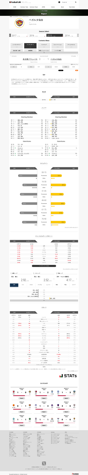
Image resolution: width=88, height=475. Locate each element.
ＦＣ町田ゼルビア (12, 442)
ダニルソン (20, 148)
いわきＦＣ (25, 439)
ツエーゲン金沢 (39, 441)
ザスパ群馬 (39, 436)
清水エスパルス (12, 445)
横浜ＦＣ (24, 443)
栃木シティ (25, 441)
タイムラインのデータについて (71, 227)
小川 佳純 (20, 127)
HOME (14, 7)
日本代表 (66, 435)
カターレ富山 (25, 448)
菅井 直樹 (54, 122)
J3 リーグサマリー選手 (55, 442)
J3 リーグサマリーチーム (55, 441)
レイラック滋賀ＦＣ (40, 443)
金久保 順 (54, 129)
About (62, 7)
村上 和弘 (54, 148)
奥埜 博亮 (54, 134)
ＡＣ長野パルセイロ (40, 439)
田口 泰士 (20, 131)
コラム (66, 434)
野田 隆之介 (21, 138)
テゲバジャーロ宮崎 (26, 456)
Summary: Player (34, 7)
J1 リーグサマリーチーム (55, 434)
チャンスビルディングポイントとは (70, 268)
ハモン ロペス (55, 138)
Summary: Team (24, 7)
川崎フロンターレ (12, 443)
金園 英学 (54, 136)
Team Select (72, 7)
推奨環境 (37, 467)
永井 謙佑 (20, 136)
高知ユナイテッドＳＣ (41, 451)
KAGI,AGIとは (67, 438)
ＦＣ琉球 (38, 456)
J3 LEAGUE (39, 432)
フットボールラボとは (69, 436)
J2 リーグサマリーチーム (55, 437)
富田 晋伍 (54, 131)
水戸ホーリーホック (12, 435)
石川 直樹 (54, 127)
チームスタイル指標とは (69, 441)
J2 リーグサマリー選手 (55, 438)
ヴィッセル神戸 (12, 451)
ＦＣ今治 (24, 452)
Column (53, 7)
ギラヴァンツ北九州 (40, 452)
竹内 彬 (20, 125)
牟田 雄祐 (20, 122)
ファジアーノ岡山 (12, 452)
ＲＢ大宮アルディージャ (27, 442)
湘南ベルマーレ (26, 444)
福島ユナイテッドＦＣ (41, 434)
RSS (76, 70)
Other (66, 432)
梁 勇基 (54, 132)
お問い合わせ (53, 467)
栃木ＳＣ (38, 435)
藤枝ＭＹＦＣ (25, 450)
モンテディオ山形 (26, 438)
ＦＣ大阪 (38, 444)
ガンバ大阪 (11, 449)
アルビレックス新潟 (26, 446)
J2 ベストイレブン (54, 439)
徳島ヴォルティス (26, 451)
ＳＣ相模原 (39, 437)
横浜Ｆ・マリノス (12, 444)
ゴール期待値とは (68, 443)
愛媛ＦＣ (38, 450)
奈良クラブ (39, 445)
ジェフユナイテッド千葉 (13, 437)
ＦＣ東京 (10, 439)
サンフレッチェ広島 (12, 453)
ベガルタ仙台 (56, 59)
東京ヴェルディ (12, 441)
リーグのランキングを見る (44, 265)
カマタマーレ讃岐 (40, 449)
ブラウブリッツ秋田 (26, 437)
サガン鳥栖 (25, 453)
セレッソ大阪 (11, 450)
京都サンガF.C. (11, 448)
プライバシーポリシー (43, 467)
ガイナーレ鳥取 (39, 446)
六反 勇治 (54, 120)
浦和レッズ (11, 436)
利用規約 (33, 467)
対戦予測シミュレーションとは (70, 442)
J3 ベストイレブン (54, 443)
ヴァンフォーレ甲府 (26, 445)
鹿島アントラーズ (12, 434)
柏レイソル (11, 438)
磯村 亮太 (20, 129)
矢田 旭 (20, 134)
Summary (52, 432)
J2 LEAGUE (25, 432)
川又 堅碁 (20, 155)
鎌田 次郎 (54, 123)
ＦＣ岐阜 (38, 442)
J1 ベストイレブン (54, 436)
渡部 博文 (54, 125)
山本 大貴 (54, 155)
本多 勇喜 (20, 132)
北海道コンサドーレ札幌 (27, 434)
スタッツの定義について (72, 370)
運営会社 (49, 467)
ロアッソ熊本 (39, 453)
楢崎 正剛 (20, 120)
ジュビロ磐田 (25, 449)
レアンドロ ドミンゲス (23, 153)
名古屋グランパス (30, 59)
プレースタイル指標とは (69, 439)
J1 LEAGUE (11, 432)
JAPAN (43, 7)
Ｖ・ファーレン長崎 (12, 456)
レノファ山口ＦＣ (40, 448)
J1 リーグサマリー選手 (55, 435)
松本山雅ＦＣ (39, 438)
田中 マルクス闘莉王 (23, 123)
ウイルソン (54, 153)
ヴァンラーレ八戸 (26, 435)
